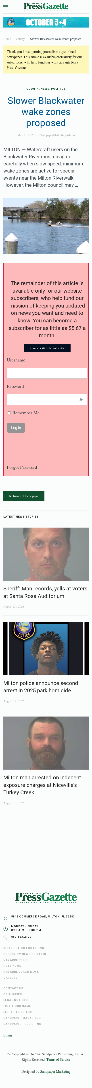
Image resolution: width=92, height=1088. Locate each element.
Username (16, 360)
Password (15, 386)
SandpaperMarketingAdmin (57, 135)
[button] (5, 6)
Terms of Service (58, 1059)
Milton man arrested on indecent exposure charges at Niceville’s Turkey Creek (42, 785)
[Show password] (81, 399)
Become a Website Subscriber (47, 348)
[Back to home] (46, 6)
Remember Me (25, 413)
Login (7, 1035)
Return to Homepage (24, 496)
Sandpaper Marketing (55, 1071)
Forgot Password (22, 467)
